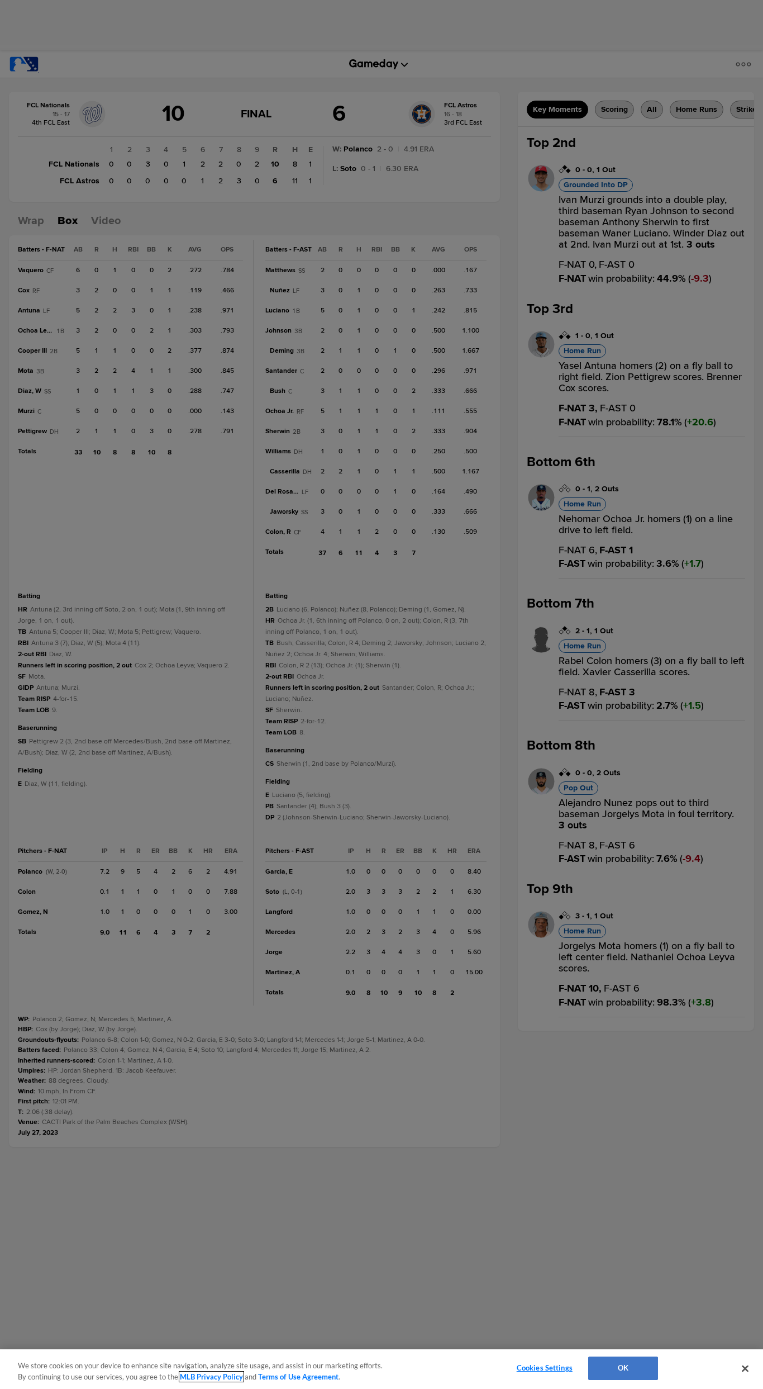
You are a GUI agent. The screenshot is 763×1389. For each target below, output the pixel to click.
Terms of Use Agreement (298, 1376)
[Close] (745, 1368)
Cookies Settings (545, 1367)
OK (623, 1367)
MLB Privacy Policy (211, 1376)
